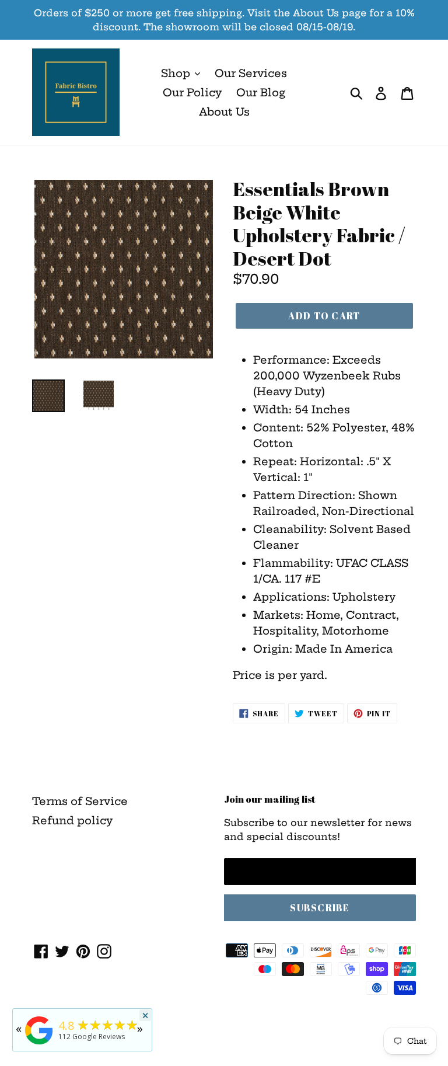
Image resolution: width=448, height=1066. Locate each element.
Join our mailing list (270, 799)
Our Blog (260, 92)
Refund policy (72, 820)
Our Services (251, 73)
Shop (177, 73)
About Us (224, 112)
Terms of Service (80, 801)
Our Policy (192, 92)
